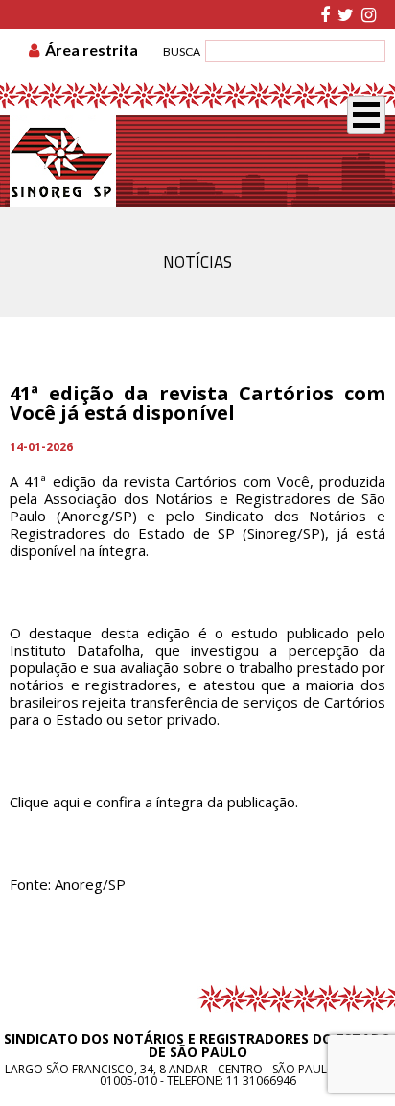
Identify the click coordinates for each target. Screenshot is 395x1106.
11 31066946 (261, 1080)
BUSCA (181, 51)
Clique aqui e (51, 801)
